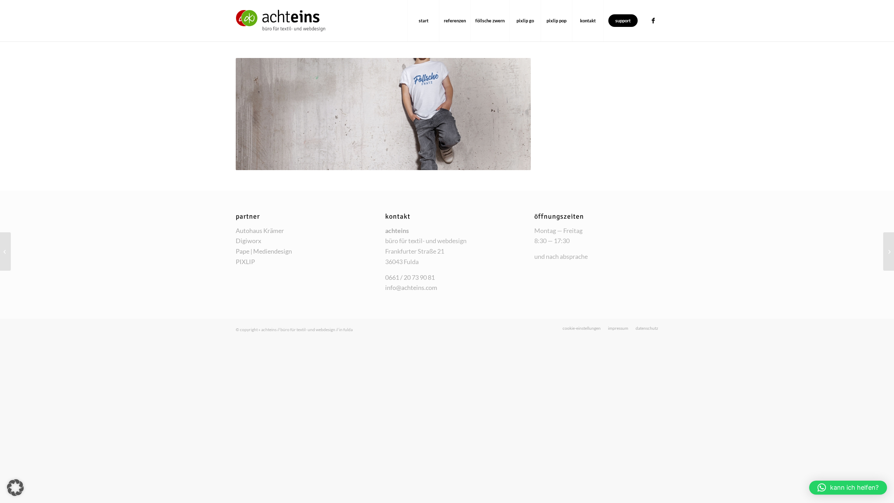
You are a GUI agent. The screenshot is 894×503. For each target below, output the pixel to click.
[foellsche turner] (5, 251)
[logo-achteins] (280, 20)
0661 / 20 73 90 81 (410, 277)
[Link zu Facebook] (653, 20)
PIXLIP (245, 261)
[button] (15, 487)
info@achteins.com (411, 287)
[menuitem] (423, 20)
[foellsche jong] (888, 251)
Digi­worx (248, 241)
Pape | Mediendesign (264, 251)
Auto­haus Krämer (260, 230)
